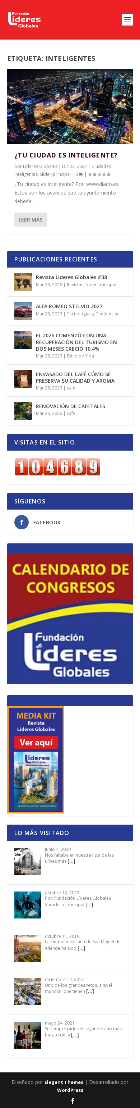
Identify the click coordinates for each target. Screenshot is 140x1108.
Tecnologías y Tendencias (93, 314)
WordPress (70, 1090)
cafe (71, 388)
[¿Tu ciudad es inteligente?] (70, 106)
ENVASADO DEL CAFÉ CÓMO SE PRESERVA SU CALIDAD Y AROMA (75, 377)
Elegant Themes (64, 1082)
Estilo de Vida (80, 356)
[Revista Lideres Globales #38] (23, 282)
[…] (71, 860)
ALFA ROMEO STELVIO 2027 (69, 306)
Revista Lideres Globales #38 (71, 277)
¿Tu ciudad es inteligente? (66, 155)
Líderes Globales (40, 166)
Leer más (30, 219)
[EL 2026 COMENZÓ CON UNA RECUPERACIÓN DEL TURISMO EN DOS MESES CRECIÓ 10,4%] (23, 340)
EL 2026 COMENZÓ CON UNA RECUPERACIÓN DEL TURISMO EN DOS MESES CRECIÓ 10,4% (76, 342)
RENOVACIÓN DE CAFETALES (70, 406)
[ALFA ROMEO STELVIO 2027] (23, 311)
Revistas (75, 285)
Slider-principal (55, 174)
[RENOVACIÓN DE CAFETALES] (23, 411)
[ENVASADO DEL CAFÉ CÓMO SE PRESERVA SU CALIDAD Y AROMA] (23, 379)
